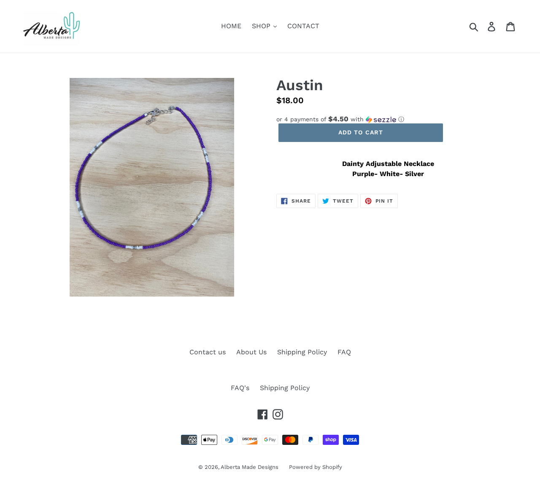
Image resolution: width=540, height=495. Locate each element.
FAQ (344, 352)
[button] (388, 119)
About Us (251, 352)
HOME (231, 26)
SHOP (262, 26)
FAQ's (240, 388)
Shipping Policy (302, 352)
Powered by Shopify (315, 467)
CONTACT (303, 26)
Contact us (207, 352)
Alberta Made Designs (249, 467)
